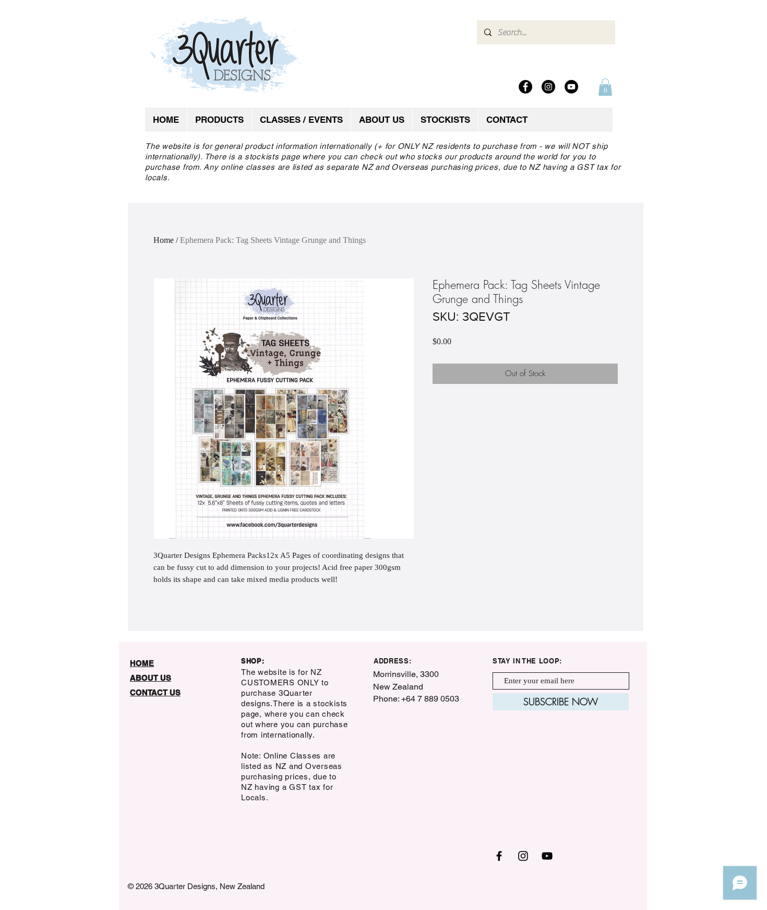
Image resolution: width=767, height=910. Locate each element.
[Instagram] (548, 87)
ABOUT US (150, 677)
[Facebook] (525, 87)
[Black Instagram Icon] (523, 855)
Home (163, 240)
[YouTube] (571, 87)
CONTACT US (155, 692)
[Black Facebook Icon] (499, 855)
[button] (605, 87)
